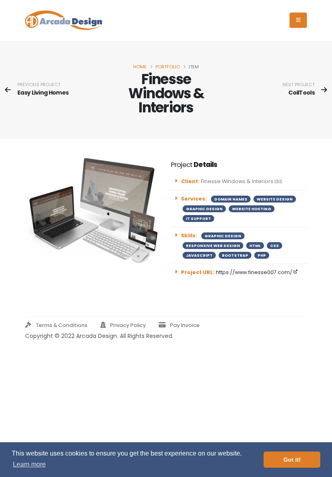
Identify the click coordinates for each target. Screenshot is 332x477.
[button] (58, 325)
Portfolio (167, 66)
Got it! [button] (292, 459)
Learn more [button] (29, 464)
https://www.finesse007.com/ (255, 272)
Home (140, 66)
